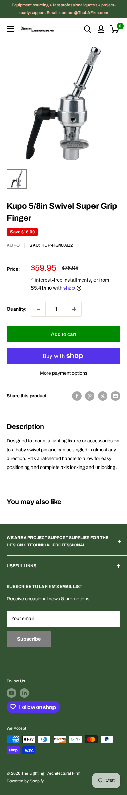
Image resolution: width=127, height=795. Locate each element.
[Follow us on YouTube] (11, 693)
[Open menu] (10, 29)
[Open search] (87, 29)
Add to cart (63, 334)
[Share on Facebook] (77, 396)
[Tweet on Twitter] (102, 396)
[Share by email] (115, 396)
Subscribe (29, 639)
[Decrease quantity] (38, 309)
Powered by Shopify (25, 781)
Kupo (13, 245)
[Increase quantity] (74, 309)
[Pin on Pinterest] (89, 396)
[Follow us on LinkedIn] (24, 693)
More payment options (63, 373)
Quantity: (17, 309)
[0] (114, 29)
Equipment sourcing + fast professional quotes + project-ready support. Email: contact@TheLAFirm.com (64, 9)
